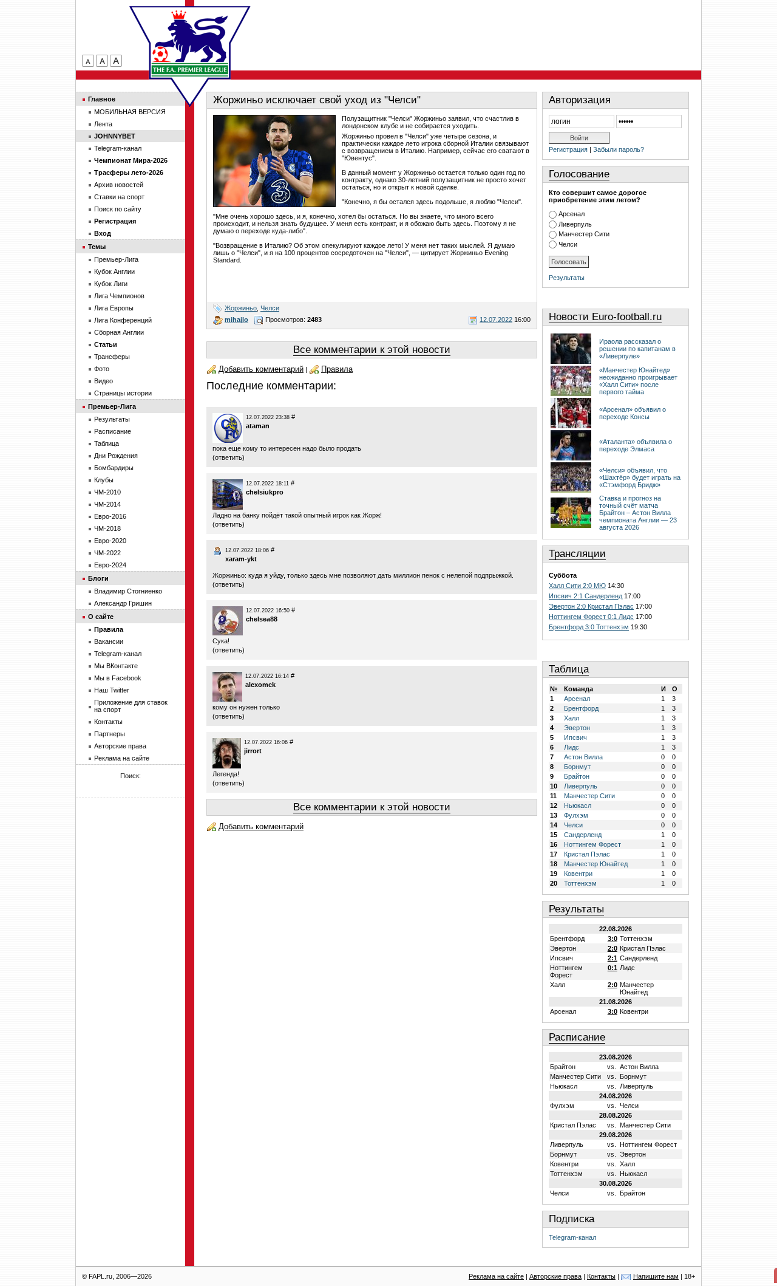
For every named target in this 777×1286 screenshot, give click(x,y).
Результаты (567, 277)
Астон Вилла (583, 757)
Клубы (104, 480)
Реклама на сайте (121, 758)
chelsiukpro (264, 492)
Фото (101, 368)
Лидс (571, 747)
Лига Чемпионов (119, 295)
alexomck (260, 684)
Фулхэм (576, 815)
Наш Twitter (111, 690)
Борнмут (577, 766)
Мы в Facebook (117, 678)
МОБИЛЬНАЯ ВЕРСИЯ (130, 111)
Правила (337, 369)
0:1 (612, 967)
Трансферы (112, 356)
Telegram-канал (572, 1237)
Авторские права (120, 746)
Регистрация (568, 149)
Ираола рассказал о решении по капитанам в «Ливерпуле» (637, 349)
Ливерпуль (575, 224)
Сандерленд (583, 834)
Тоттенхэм (580, 883)
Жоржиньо (241, 308)
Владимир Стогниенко (128, 591)
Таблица (569, 669)
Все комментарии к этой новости (371, 349)
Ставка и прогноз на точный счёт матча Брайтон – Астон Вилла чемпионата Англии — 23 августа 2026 (638, 512)
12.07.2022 (496, 319)
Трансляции (577, 553)
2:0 (612, 948)
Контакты (108, 721)
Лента (103, 124)
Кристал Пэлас (587, 854)
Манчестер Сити (583, 234)
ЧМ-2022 (107, 552)
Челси (269, 308)
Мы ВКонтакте (116, 665)
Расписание (577, 1037)
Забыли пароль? (618, 149)
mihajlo (236, 319)
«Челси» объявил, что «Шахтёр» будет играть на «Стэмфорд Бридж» (639, 477)
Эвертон (577, 727)
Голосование (579, 174)
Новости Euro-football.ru (605, 317)
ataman (258, 425)
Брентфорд (581, 708)
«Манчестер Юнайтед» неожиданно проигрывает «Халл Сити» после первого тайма (638, 380)
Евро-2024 (110, 565)
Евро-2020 (110, 540)
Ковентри (578, 873)
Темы (97, 246)
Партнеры (109, 733)
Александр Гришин (123, 603)
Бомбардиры (114, 467)
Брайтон (576, 776)
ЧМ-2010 (107, 492)
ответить (228, 457)
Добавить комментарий (261, 369)
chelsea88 (261, 619)
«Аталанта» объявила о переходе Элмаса (635, 445)
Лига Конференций (123, 320)
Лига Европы (114, 308)
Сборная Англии (119, 332)
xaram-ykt (241, 559)
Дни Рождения (116, 455)
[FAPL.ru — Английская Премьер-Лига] (190, 42)
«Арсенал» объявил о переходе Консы (632, 413)
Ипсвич (575, 737)
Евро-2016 (110, 516)
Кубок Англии (114, 271)
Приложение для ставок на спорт (131, 706)
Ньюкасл (577, 805)
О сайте (101, 616)
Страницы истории (123, 393)
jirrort (253, 750)
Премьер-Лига (116, 259)
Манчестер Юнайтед (596, 863)
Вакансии (108, 641)
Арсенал (571, 213)
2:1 (612, 958)
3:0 (612, 938)
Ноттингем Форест (592, 844)
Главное (101, 99)
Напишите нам (656, 1276)
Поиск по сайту (117, 209)
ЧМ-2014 (107, 504)
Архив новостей (118, 184)
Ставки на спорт (119, 196)
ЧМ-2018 (107, 528)
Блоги (98, 578)
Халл (571, 718)
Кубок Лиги (110, 283)
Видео (103, 381)
